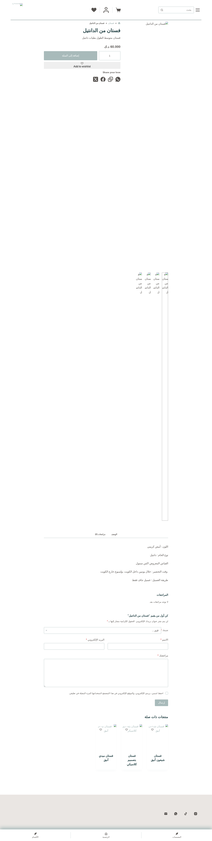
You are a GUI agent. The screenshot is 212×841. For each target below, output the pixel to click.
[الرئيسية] (119, 23)
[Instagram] (195, 813)
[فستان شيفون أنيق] (157, 738)
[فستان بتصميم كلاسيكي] (131, 738)
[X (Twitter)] (95, 79)
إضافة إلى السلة (70, 55)
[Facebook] (103, 79)
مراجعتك (163, 655)
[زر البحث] (162, 10)
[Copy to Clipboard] (110, 79)
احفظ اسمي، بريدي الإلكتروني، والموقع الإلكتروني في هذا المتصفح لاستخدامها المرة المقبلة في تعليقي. (116, 693)
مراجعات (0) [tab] (100, 534)
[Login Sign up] (106, 10)
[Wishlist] (93, 9)
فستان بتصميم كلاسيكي (132, 760)
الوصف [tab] (114, 534)
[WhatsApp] (117, 79)
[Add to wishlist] (152, 729)
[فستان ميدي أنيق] (106, 738)
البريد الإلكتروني (95, 639)
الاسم (164, 639)
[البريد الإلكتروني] (165, 813)
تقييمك (164, 630)
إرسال (161, 702)
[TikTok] (185, 813)
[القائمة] (198, 10)
